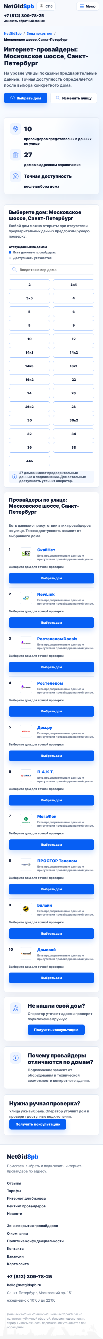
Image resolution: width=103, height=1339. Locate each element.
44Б (29, 461)
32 (29, 434)
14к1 (29, 352)
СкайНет (46, 549)
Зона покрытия (39, 33)
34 (74, 434)
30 (29, 420)
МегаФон (46, 816)
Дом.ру (44, 727)
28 (74, 407)
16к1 (74, 366)
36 (29, 447)
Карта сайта (18, 1264)
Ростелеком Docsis (57, 638)
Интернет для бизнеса (26, 1198)
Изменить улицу (77, 98)
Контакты (15, 1248)
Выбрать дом (29, 98)
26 (74, 393)
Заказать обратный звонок (24, 21)
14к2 (74, 352)
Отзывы (14, 1183)
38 (74, 447)
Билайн (44, 905)
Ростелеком (50, 683)
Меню (91, 6)
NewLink (46, 594)
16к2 (30, 380)
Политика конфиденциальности (35, 1241)
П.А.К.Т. (45, 771)
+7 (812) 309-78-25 (29, 1276)
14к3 (29, 366)
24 (29, 393)
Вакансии (15, 1256)
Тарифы (14, 1191)
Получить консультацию (56, 1030)
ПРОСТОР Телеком (57, 860)
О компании (17, 1233)
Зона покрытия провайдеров (32, 1225)
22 (74, 380)
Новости (14, 1213)
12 (74, 339)
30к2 (74, 420)
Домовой (46, 949)
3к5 (29, 298)
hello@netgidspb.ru (24, 1285)
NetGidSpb (13, 33)
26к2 (29, 407)
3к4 (73, 285)
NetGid (19, 6)
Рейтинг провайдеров (26, 1206)
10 (30, 339)
